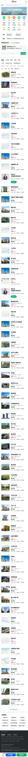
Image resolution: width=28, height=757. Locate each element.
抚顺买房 (6, 741)
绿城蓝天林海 (14, 689)
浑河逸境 (13, 659)
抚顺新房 (6, 731)
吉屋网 (2, 731)
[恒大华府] (5, 425)
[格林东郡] (5, 313)
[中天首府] (5, 229)
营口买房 (17, 736)
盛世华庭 (13, 238)
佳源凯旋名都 (14, 268)
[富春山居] (5, 219)
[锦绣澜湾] (5, 527)
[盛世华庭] (5, 240)
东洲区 (2, 63)
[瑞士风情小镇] (5, 599)
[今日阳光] (5, 250)
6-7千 (15, 66)
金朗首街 (13, 628)
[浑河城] (5, 375)
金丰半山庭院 (14, 352)
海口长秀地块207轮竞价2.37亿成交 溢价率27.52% (16, 38)
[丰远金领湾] (5, 477)
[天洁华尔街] (5, 497)
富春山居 (13, 217)
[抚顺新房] (26, 63)
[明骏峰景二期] (5, 166)
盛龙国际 (13, 434)
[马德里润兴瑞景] (5, 650)
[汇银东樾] (5, 125)
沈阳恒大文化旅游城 (16, 322)
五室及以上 (16, 68)
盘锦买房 (13, 736)
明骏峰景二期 (14, 164)
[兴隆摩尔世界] (5, 105)
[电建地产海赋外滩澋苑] (5, 199)
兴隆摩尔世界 (14, 103)
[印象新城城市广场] (5, 456)
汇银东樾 (13, 123)
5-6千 (11, 66)
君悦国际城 (14, 577)
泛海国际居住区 (15, 403)
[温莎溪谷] (5, 589)
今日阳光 (13, 248)
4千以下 (3, 66)
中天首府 (13, 228)
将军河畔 (13, 93)
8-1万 (22, 66)
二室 (6, 68)
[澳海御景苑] (5, 84)
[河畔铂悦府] (5, 135)
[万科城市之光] (5, 115)
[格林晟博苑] (5, 671)
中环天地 (13, 444)
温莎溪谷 (13, 587)
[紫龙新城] (5, 466)
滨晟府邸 (13, 618)
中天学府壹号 (14, 154)
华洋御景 (13, 332)
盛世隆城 (13, 393)
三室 (9, 68)
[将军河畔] (5, 94)
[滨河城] (5, 681)
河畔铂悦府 (14, 133)
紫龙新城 (13, 465)
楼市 (4, 38)
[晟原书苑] (5, 209)
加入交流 (23, 53)
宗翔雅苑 (13, 342)
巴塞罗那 (13, 567)
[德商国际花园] (5, 303)
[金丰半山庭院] (5, 354)
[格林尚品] (5, 640)
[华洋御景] (5, 334)
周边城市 (3, 734)
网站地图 (17, 741)
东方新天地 (14, 546)
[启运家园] (5, 517)
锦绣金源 (13, 72)
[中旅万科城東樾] (5, 146)
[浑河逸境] (5, 660)
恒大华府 (13, 424)
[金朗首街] (5, 630)
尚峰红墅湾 (14, 485)
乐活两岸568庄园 (15, 699)
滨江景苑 (13, 258)
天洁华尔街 (14, 495)
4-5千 (7, 66)
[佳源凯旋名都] (5, 270)
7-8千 (18, 66)
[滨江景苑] (5, 260)
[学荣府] (5, 558)
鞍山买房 (10, 736)
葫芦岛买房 (21, 736)
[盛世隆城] (5, 395)
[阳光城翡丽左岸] (5, 609)
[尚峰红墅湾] (5, 487)
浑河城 (13, 373)
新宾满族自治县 (17, 63)
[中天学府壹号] (5, 156)
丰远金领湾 (14, 475)
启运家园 (13, 515)
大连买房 (6, 736)
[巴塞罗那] (5, 568)
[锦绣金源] (5, 74)
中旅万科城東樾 (15, 144)
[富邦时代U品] (5, 385)
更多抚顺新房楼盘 (13, 709)
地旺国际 (13, 413)
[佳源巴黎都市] (5, 538)
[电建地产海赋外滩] (5, 364)
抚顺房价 (15, 734)
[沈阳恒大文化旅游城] (5, 324)
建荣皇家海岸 (14, 187)
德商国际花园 (14, 301)
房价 (4, 34)
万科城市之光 (14, 113)
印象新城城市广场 (16, 454)
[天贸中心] (5, 279)
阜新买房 (10, 741)
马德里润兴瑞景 (15, 648)
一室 (2, 68)
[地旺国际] (5, 415)
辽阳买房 (2, 741)
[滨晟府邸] (5, 619)
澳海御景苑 (14, 82)
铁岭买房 (13, 741)
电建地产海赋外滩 (16, 362)
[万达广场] (5, 507)
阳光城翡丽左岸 (15, 607)
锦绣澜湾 (13, 526)
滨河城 (13, 679)
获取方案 (14, 182)
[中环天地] (5, 446)
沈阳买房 (2, 736)
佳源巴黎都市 (14, 536)
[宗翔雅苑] (5, 344)
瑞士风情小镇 (14, 597)
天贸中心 (13, 279)
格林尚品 (13, 638)
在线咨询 (11, 754)
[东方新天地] (5, 548)
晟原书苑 (13, 207)
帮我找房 (21, 754)
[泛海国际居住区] (5, 405)
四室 (12, 68)
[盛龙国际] (5, 436)
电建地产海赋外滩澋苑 (17, 197)
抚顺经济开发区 (9, 63)
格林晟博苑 (14, 669)
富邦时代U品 (14, 383)
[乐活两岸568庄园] (5, 701)
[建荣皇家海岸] (5, 189)
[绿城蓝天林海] (5, 691)
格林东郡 (13, 312)
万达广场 (13, 505)
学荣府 (13, 556)
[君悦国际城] (5, 579)
